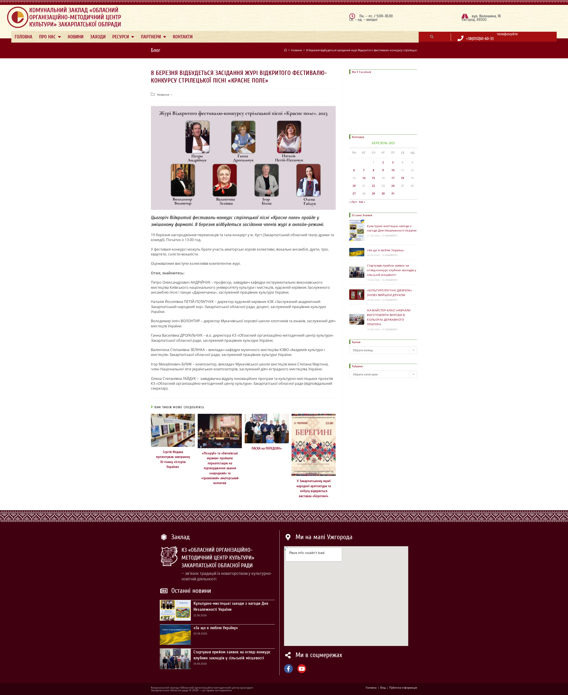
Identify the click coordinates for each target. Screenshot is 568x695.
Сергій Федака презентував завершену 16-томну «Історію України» (173, 459)
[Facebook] (288, 668)
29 (373, 193)
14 (363, 178)
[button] (432, 36)
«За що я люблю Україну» (385, 250)
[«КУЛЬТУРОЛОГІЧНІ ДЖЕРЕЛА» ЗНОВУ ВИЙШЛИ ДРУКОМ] (356, 294)
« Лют (353, 202)
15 (373, 178)
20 (354, 186)
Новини (75, 37)
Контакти (183, 37)
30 (383, 193)
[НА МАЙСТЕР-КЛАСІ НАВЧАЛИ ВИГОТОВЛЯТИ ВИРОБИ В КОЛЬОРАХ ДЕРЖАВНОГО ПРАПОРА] (356, 319)
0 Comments (390, 235)
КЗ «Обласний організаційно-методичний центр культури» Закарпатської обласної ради (217, 558)
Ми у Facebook (361, 72)
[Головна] (285, 50)
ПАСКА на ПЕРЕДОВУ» (267, 448)
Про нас (47, 37)
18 (402, 178)
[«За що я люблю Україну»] (356, 252)
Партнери (151, 37)
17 (392, 178)
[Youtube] (301, 668)
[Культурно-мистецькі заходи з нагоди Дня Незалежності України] (356, 230)
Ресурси (120, 37)
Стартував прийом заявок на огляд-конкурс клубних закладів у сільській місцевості (391, 270)
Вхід (383, 687)
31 (392, 193)
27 (354, 193)
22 (373, 186)
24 (392, 186)
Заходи (98, 37)
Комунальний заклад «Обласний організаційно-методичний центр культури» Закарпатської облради (75, 17)
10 (392, 170)
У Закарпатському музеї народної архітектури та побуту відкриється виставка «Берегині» (313, 488)
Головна (23, 37)
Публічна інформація (403, 687)
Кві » (362, 202)
